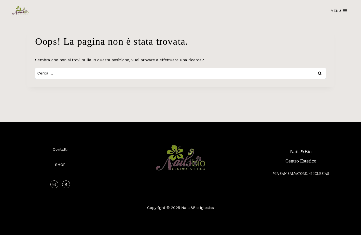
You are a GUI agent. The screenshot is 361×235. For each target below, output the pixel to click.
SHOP (60, 164)
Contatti (60, 149)
